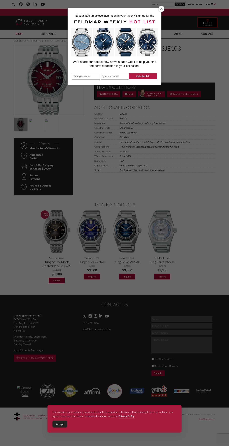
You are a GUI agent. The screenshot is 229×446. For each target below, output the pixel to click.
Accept (60, 423)
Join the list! (143, 76)
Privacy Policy (126, 416)
